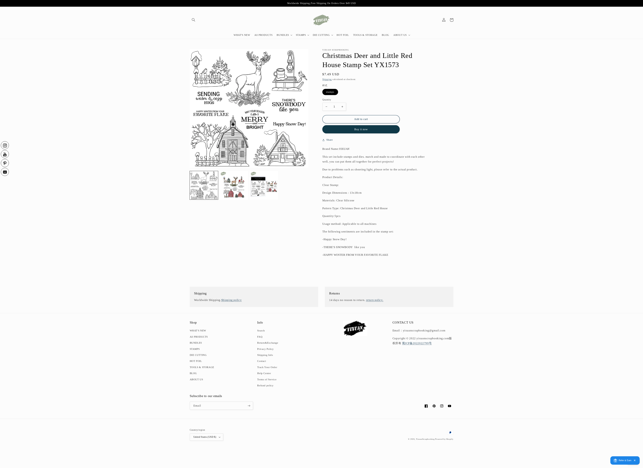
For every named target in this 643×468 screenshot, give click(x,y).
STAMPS (195, 349)
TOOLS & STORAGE (202, 367)
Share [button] (329, 139)
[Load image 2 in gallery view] (234, 185)
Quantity (326, 99)
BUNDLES (196, 342)
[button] (193, 20)
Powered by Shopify (444, 439)
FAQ (259, 336)
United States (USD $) (204, 437)
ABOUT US (196, 379)
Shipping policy (231, 300)
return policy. (374, 300)
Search (261, 330)
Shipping (327, 79)
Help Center (264, 373)
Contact (261, 361)
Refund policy (265, 385)
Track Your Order (267, 367)
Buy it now (361, 129)
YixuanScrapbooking (425, 439)
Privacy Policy (265, 349)
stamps (330, 92)
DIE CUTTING (198, 355)
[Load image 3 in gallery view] (264, 185)
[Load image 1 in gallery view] (204, 185)
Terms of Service (266, 379)
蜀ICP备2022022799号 (417, 343)
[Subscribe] (249, 406)
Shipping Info (265, 355)
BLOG (193, 373)
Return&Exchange (267, 342)
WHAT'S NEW (198, 330)
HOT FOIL (196, 361)
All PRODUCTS (199, 336)
